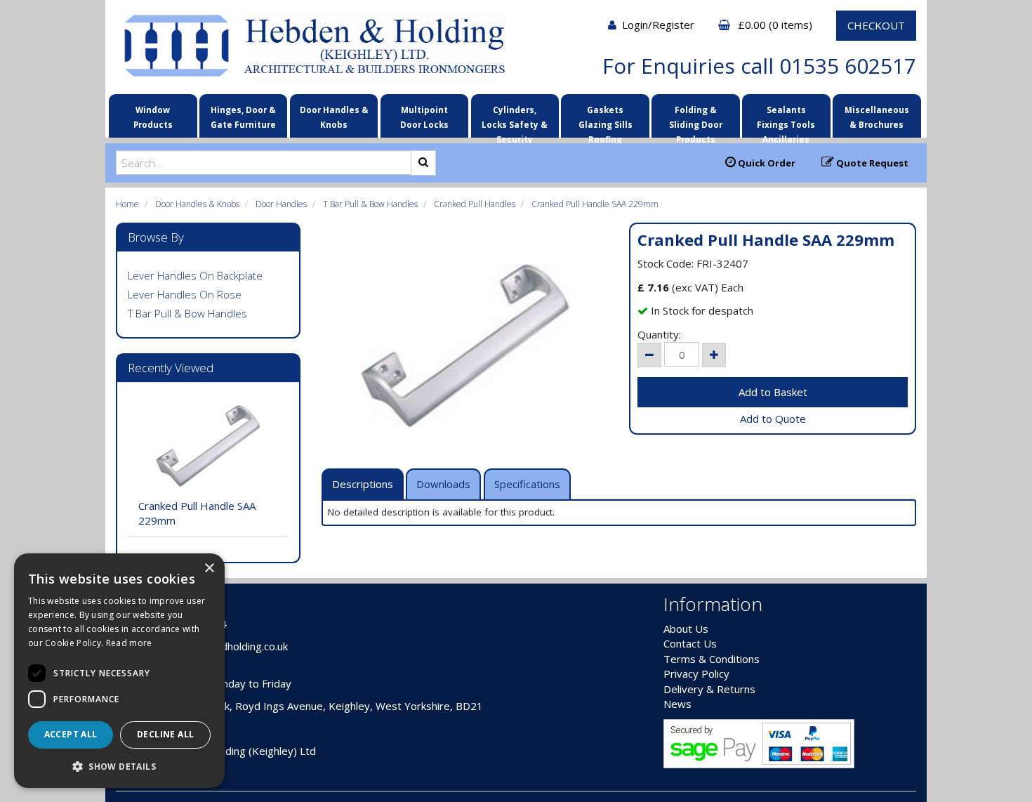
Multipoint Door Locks (424, 117)
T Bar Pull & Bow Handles (370, 204)
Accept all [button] (71, 734)
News (677, 704)
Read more (129, 643)
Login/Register (659, 25)
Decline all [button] (165, 734)
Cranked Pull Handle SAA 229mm (595, 204)
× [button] (209, 568)
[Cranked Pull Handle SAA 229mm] (465, 345)
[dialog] (119, 670)
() (776, 25)
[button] (119, 766)
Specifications (527, 484)
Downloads (443, 484)
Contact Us (690, 643)
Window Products (153, 117)
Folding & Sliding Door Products (695, 120)
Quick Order (765, 163)
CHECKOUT (876, 25)
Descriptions (362, 484)
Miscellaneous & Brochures (877, 117)
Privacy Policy (696, 673)
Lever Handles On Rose (185, 294)
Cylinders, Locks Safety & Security (515, 120)
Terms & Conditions (711, 659)
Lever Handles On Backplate (195, 275)
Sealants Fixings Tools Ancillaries (786, 120)
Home (127, 204)
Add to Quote (773, 419)
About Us (685, 629)
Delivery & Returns (709, 689)
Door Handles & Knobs (334, 117)
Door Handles (281, 204)
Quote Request (871, 163)
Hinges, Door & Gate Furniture (243, 117)
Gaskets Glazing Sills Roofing (605, 120)
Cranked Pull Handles (474, 204)
